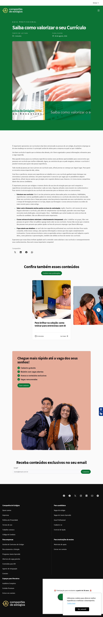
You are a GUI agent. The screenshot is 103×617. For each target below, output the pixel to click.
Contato (5, 573)
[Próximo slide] (99, 310)
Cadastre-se (58, 525)
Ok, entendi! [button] (82, 609)
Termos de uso (7, 525)
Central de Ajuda (59, 530)
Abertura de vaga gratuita (11, 559)
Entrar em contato (60, 549)
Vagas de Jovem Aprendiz (62, 515)
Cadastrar (86, 472)
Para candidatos (60, 505)
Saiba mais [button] (71, 603)
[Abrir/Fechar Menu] (99, 10)
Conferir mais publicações (51, 273)
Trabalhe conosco (8, 530)
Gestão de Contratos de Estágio (13, 544)
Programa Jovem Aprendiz (11, 554)
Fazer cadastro (24, 385)
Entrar (95, 3)
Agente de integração (9, 569)
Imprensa (5, 515)
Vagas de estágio (59, 510)
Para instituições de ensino (64, 539)
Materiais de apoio (60, 544)
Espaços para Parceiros (10, 578)
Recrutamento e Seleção (10, 549)
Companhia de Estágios (11, 505)
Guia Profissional (60, 520)
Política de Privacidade (10, 520)
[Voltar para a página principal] (13, 603)
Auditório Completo (9, 583)
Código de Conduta (8, 534)
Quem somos (6, 510)
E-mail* (16, 468)
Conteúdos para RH (9, 564)
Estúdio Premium (8, 588)
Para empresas (7, 539)
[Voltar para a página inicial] (12, 10)
